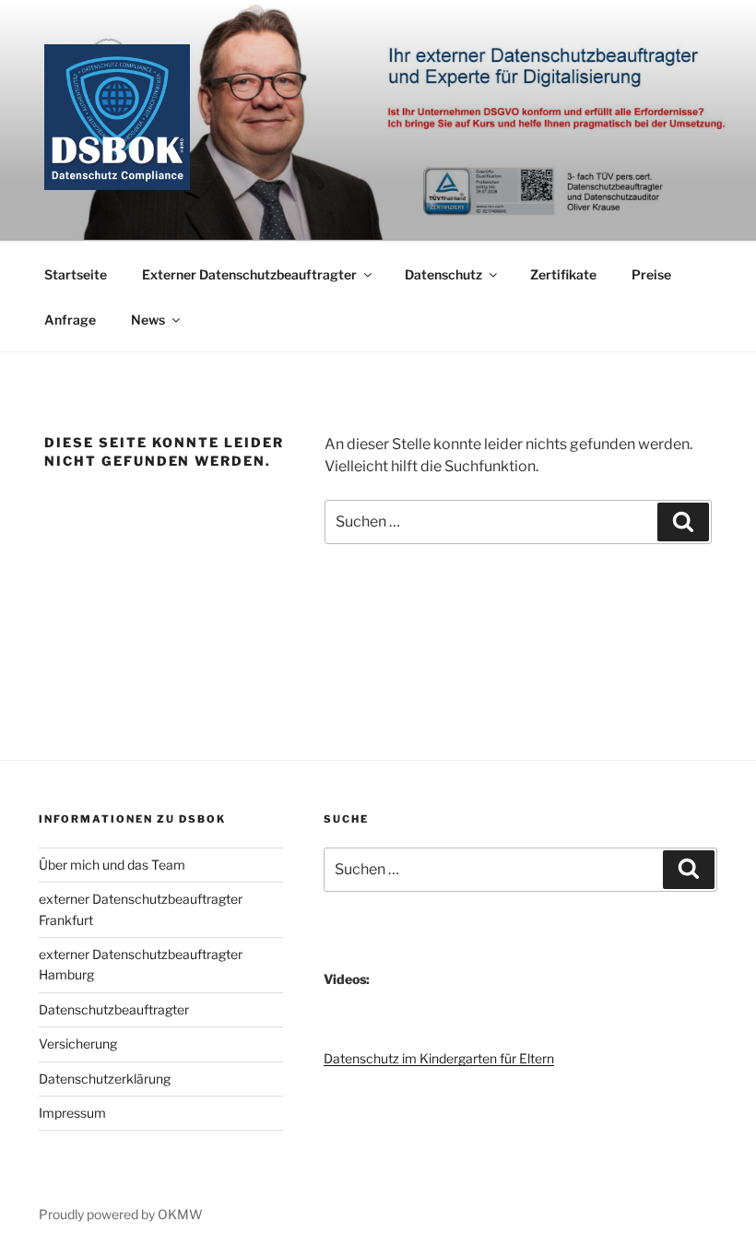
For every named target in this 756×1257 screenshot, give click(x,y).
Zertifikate (563, 274)
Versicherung (78, 1043)
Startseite (75, 274)
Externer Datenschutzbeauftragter (249, 274)
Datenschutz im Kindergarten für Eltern (439, 1058)
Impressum (72, 1113)
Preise (651, 274)
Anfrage (70, 319)
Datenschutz (443, 274)
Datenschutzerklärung (105, 1078)
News (148, 319)
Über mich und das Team (112, 864)
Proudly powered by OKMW (121, 1214)
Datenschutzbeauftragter (114, 1009)
